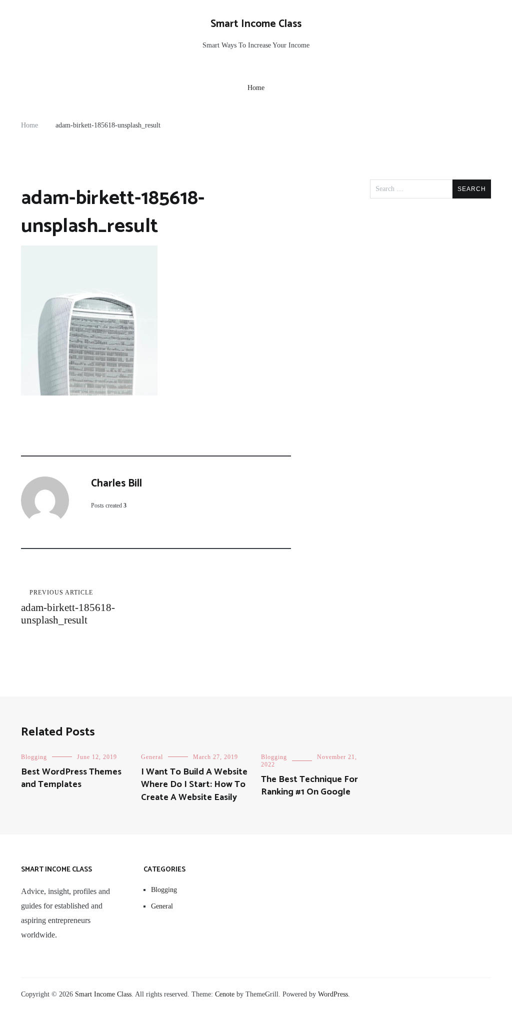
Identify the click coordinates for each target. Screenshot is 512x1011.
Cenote (224, 994)
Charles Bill (116, 483)
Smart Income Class (256, 24)
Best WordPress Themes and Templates (71, 778)
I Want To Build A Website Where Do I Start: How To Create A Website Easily (194, 784)
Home (256, 88)
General (152, 757)
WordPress (333, 994)
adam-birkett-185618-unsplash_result (68, 607)
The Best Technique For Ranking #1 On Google (309, 786)
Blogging (34, 757)
